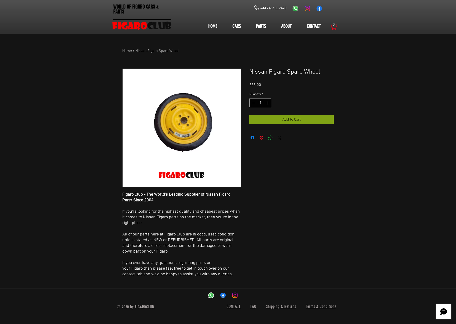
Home (127, 51)
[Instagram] (307, 8)
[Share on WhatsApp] (270, 138)
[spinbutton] (260, 103)
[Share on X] (279, 138)
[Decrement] (253, 103)
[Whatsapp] (295, 8)
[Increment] (268, 103)
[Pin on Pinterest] (261, 138)
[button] (334, 26)
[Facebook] (319, 8)
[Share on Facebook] (252, 138)
